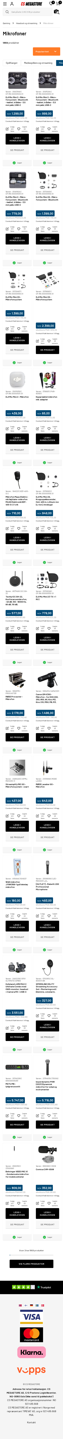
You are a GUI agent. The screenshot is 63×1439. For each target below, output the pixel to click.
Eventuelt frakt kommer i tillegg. (17, 121)
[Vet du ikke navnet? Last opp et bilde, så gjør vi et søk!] (56, 11)
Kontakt (31, 1422)
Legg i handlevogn (17, 139)
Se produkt (17, 150)
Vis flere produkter (31, 1264)
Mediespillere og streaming (38, 62)
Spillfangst (12, 62)
